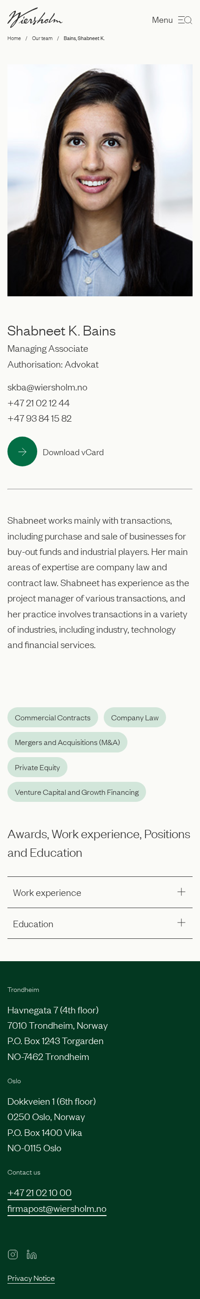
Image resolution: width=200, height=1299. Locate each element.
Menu (162, 19)
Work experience (47, 892)
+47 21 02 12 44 (38, 402)
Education (33, 923)
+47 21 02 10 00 (39, 1192)
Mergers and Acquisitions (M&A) (67, 742)
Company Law (135, 717)
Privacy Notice (31, 1277)
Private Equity (37, 767)
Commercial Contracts (53, 717)
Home (14, 38)
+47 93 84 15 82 (39, 417)
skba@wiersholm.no (47, 386)
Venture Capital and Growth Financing (77, 791)
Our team (42, 38)
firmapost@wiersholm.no (57, 1208)
